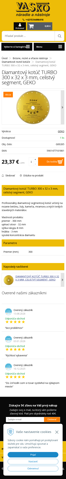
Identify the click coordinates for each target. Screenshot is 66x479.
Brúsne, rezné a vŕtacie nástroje (30, 58)
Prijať (33, 454)
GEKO (61, 131)
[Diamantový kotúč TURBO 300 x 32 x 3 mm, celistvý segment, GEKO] (33, 107)
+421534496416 (34, 19)
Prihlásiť (20, 28)
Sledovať (10, 175)
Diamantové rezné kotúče (16, 61)
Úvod (4, 58)
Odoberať (52, 419)
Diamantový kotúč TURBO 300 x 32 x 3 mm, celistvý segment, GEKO (37, 278)
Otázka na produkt (33, 175)
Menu (39, 46)
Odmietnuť (33, 468)
